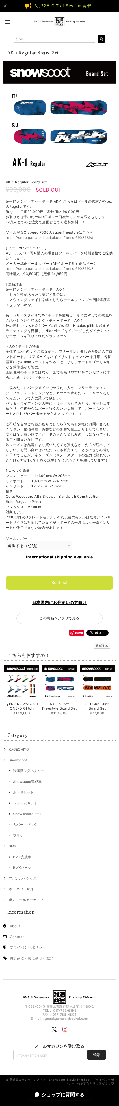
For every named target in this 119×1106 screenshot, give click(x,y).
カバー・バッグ (25, 824)
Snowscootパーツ (27, 814)
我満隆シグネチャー (28, 771)
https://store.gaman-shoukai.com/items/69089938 (49, 268)
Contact (17, 937)
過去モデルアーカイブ (26, 900)
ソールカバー (16, 538)
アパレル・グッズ (22, 878)
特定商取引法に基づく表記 (31, 958)
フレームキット (25, 803)
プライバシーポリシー (28, 947)
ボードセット (23, 792)
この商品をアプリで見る (59, 618)
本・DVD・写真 (21, 889)
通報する (102, 645)
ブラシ (18, 835)
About (15, 926)
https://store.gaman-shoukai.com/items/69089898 (49, 237)
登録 (96, 1054)
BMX (12, 846)
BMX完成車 (22, 857)
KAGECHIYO (19, 749)
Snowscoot (18, 760)
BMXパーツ (22, 867)
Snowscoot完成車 (27, 781)
